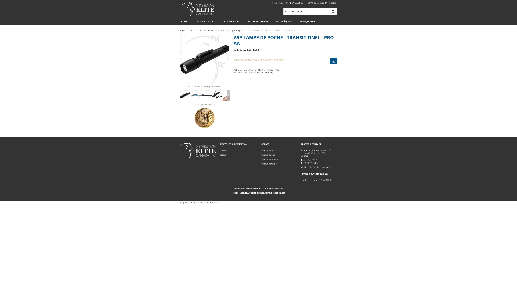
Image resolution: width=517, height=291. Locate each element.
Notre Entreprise (258, 21)
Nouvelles (224, 150)
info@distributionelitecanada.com (315, 167)
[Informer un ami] (333, 61)
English (333, 3)
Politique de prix (268, 155)
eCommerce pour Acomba (207, 202)
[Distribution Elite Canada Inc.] (198, 9)
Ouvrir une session (317, 3)
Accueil (184, 21)
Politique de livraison (269, 159)
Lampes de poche (236, 30)
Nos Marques (232, 21)
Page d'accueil (186, 30)
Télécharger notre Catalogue (287, 3)
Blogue (223, 155)
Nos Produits (205, 21)
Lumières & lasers (217, 30)
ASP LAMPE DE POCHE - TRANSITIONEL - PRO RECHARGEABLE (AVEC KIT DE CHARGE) (256, 71)
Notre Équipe (283, 21)
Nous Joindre (307, 21)
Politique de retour (269, 150)
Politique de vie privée (270, 163)
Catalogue (201, 30)
